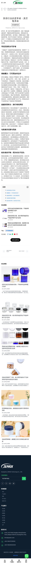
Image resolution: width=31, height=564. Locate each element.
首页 (1, 9)
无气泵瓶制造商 (9, 230)
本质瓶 (3, 520)
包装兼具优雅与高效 (11, 198)
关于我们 (4, 498)
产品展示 (4, 494)
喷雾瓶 (3, 513)
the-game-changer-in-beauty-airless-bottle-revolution (17, 9)
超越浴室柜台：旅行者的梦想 (13, 195)
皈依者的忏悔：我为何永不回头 (13, 200)
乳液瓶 (3, 515)
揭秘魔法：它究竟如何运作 (12, 193)
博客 (4, 9)
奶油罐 (3, 508)
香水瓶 (3, 517)
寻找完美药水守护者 (10, 190)
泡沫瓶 (3, 510)
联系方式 (4, 501)
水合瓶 (3, 522)
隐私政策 (15, 555)
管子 (3, 524)
